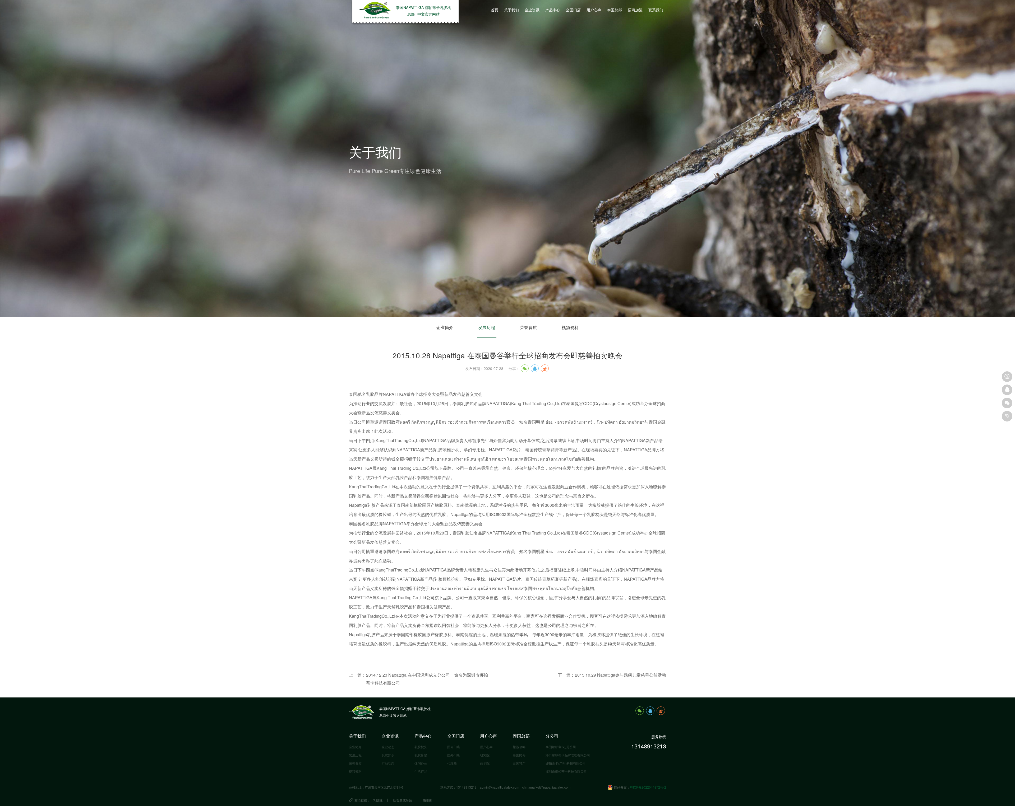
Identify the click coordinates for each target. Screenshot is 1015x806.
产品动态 (388, 763)
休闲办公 (420, 763)
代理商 (452, 763)
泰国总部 (521, 736)
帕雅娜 (427, 800)
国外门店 (453, 755)
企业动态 (388, 746)
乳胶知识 (388, 755)
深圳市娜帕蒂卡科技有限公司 (566, 771)
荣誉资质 (528, 327)
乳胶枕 (377, 800)
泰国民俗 (519, 755)
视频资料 (570, 327)
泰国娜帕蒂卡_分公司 (561, 746)
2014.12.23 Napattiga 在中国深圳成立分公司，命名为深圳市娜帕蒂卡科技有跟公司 (427, 679)
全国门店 (455, 736)
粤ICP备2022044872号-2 (648, 787)
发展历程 (486, 327)
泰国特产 (519, 763)
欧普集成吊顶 (402, 800)
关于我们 (357, 736)
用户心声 (488, 736)
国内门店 (453, 746)
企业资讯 (390, 736)
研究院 (485, 755)
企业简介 (444, 327)
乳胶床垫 (420, 755)
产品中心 (422, 736)
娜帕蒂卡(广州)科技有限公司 (566, 763)
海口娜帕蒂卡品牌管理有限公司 (568, 755)
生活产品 (420, 771)
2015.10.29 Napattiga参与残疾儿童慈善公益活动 (620, 675)
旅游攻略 (519, 746)
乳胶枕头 (420, 746)
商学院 (485, 763)
